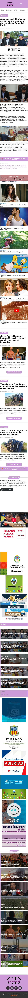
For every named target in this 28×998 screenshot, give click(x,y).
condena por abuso (11, 167)
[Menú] (21, 4)
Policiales (4, 15)
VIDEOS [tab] (3, 691)
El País (15, 10)
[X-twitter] (12, 988)
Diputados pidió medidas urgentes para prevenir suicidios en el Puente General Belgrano (12, 949)
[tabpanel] (14, 658)
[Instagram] (16, 988)
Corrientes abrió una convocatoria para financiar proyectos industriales (12, 964)
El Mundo (22, 10)
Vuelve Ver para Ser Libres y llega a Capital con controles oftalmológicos (13, 659)
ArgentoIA (14, 995)
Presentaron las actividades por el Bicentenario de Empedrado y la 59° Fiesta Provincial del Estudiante (13, 646)
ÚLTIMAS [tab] (3, 624)
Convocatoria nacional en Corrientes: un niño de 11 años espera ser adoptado (14, 921)
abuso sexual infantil (7, 165)
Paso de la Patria (5, 168)
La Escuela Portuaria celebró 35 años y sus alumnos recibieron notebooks (13, 671)
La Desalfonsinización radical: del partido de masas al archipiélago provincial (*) (13, 864)
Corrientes (9, 10)
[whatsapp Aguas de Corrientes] (14, 721)
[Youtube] (20, 988)
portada (14, 168)
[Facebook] (8, 988)
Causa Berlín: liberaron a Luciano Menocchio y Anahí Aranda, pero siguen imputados (14, 935)
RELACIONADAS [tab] (5, 695)
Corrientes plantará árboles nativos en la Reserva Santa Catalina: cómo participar (12, 907)
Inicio (2, 10)
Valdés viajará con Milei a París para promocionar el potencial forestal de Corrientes (11, 892)
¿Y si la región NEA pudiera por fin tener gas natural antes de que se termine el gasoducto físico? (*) (14, 877)
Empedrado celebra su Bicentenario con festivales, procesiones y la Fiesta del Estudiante (12, 683)
